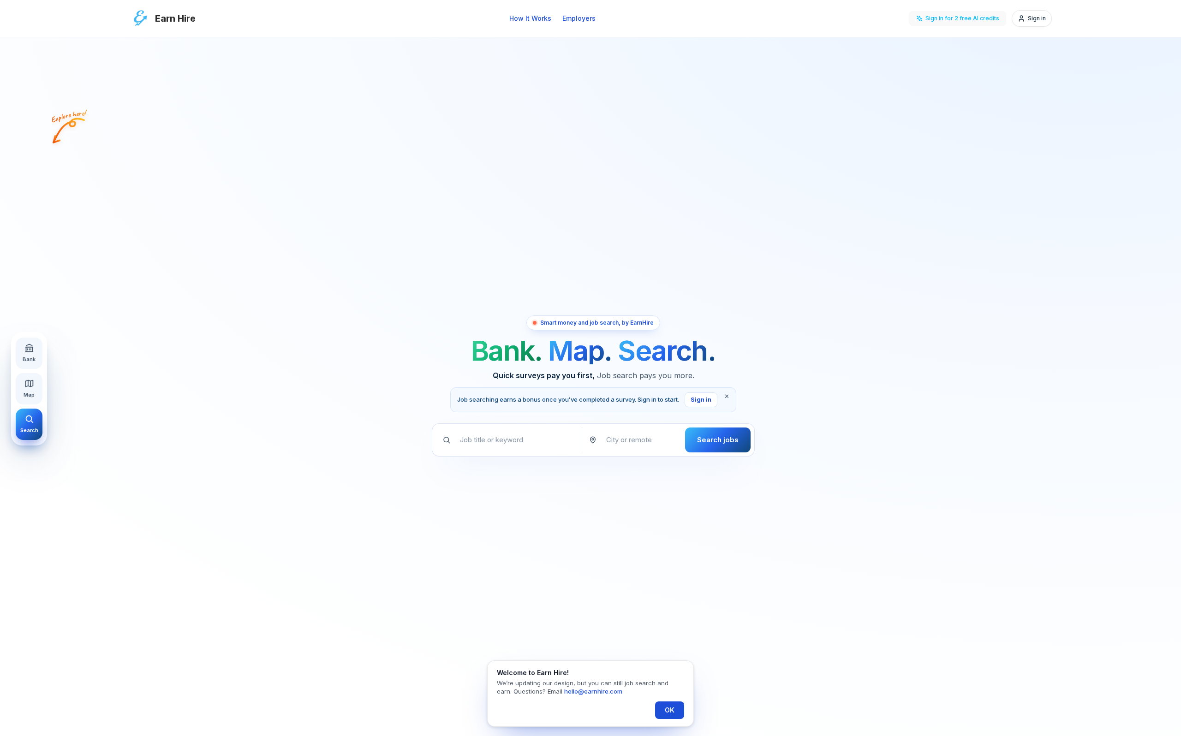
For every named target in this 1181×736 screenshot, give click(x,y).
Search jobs (718, 439)
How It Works (530, 18)
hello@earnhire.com (593, 691)
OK (669, 710)
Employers (579, 18)
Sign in (701, 399)
